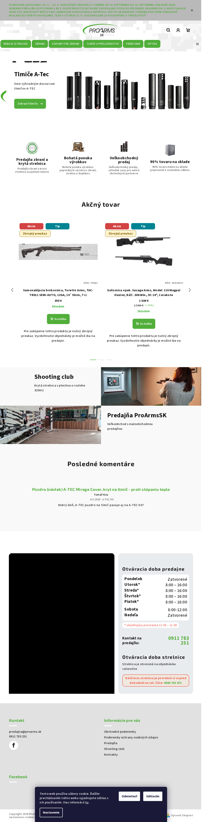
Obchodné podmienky (120, 732)
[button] (10, 91)
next (190, 290)
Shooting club (114, 749)
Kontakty (111, 754)
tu (87, 802)
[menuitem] (15, 44)
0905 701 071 (172, 683)
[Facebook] (13, 745)
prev (12, 290)
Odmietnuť (129, 796)
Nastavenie (51, 812)
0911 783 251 (178, 641)
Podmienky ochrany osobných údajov (131, 737)
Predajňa (110, 743)
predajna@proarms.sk (25, 732)
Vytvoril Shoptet (182, 815)
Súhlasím (152, 796)
